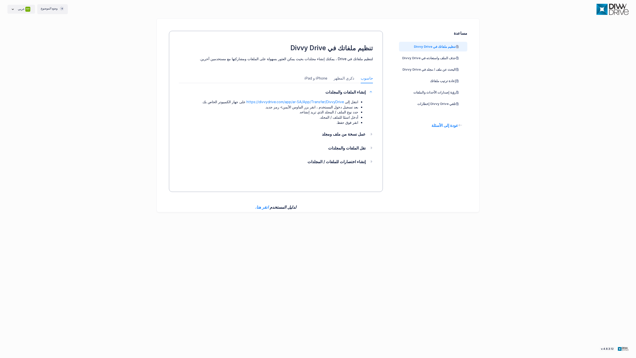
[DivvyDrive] (612, 9)
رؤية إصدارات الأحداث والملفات (434, 92)
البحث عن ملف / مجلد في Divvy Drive (429, 69)
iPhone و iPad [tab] (316, 78)
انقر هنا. (262, 207)
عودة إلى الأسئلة (445, 125)
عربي (21, 9)
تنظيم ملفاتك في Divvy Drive (435, 46)
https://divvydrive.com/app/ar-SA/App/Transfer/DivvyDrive (295, 102)
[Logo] (623, 349)
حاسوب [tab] (367, 78)
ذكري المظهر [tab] (344, 78)
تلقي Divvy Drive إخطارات (436, 104)
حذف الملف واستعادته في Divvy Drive (429, 58)
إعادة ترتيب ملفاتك (443, 81)
